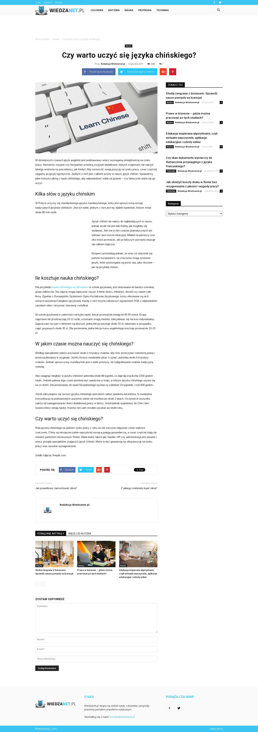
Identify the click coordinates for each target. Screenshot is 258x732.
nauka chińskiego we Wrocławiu (70, 287)
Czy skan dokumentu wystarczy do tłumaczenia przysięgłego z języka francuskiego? (189, 162)
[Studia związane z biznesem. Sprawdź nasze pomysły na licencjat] (54, 554)
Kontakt (58, 2)
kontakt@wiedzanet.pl (122, 716)
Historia (114, 10)
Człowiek (97, 10)
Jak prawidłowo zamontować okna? (56, 488)
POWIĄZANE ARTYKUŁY (50, 533)
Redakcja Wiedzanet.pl (113, 63)
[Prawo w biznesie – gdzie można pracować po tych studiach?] (96, 554)
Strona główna (42, 39)
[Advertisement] (129, 28)
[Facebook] (214, 2)
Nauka (129, 10)
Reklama (48, 2)
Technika (162, 10)
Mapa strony (216, 728)
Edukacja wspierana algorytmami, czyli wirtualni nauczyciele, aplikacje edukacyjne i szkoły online (138, 573)
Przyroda (144, 10)
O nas (38, 2)
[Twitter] (220, 2)
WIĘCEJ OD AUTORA (79, 533)
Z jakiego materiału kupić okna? (139, 488)
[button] (218, 10)
